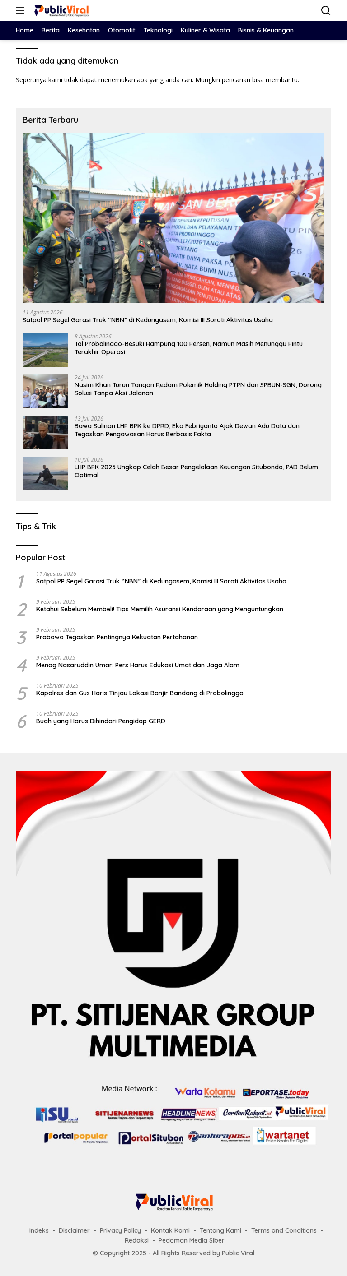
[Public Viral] (59, 10)
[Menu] (22, 10)
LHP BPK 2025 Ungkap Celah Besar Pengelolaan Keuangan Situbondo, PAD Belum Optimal (196, 471)
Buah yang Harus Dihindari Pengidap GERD (100, 721)
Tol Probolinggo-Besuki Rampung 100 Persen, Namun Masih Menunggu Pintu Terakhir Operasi (189, 348)
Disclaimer (74, 1230)
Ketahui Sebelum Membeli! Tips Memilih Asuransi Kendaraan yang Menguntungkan (159, 609)
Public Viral (238, 1253)
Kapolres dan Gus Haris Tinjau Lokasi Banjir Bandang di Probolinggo (140, 693)
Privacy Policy (120, 1230)
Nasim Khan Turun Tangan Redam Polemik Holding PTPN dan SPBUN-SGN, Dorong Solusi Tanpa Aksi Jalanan (198, 389)
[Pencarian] (326, 10)
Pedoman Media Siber (192, 1240)
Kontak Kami (170, 1230)
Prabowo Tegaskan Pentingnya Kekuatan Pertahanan (117, 637)
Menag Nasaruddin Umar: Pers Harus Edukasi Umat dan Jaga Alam (137, 665)
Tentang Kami (220, 1230)
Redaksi (137, 1240)
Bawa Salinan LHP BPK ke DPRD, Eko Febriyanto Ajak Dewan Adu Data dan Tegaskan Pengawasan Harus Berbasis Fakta (187, 430)
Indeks (39, 1230)
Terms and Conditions (284, 1230)
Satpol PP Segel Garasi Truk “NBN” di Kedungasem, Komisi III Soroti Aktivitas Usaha (148, 320)
